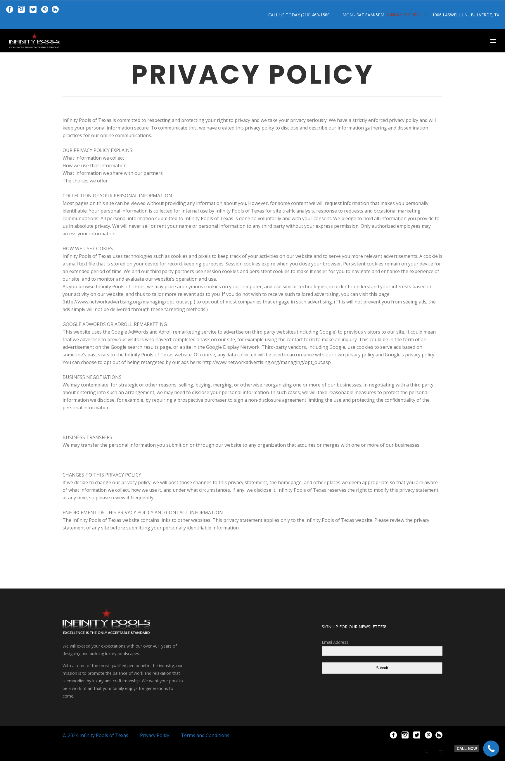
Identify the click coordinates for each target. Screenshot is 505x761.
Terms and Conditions (205, 735)
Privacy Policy (154, 735)
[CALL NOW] (491, 749)
